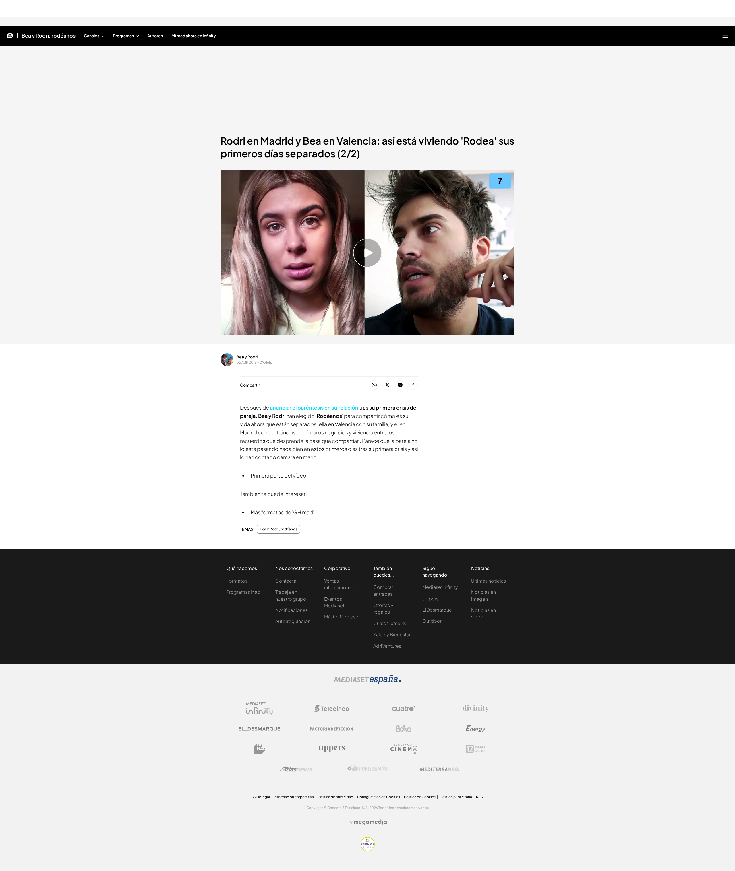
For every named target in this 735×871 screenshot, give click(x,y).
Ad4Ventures (387, 646)
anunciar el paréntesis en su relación (314, 407)
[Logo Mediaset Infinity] (259, 708)
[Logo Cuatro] (403, 708)
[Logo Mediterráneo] (439, 769)
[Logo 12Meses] (475, 749)
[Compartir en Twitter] (387, 385)
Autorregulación (293, 621)
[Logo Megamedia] (370, 822)
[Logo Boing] (403, 728)
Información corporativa (294, 797)
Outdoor (432, 621)
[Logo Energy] (476, 728)
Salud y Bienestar (392, 634)
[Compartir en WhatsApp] (374, 385)
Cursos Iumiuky (390, 623)
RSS (479, 797)
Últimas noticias (488, 581)
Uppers (430, 598)
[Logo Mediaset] (367, 683)
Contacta (285, 581)
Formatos (236, 581)
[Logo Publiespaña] (367, 769)
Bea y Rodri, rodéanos (49, 35)
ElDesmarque (437, 610)
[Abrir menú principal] (725, 35)
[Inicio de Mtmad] (10, 35)
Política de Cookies (420, 797)
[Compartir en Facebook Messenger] (400, 385)
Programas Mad (243, 592)
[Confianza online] (368, 849)
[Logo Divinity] (476, 708)
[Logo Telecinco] (331, 708)
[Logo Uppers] (331, 749)
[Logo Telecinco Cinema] (403, 749)
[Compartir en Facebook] (413, 385)
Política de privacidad (335, 797)
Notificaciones (291, 610)
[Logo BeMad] (260, 749)
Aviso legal (261, 797)
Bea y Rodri (247, 357)
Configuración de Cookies (378, 797)
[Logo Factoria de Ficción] (331, 728)
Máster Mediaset (342, 617)
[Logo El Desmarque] (259, 729)
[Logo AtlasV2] (295, 769)
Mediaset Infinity (440, 587)
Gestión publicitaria (456, 797)
